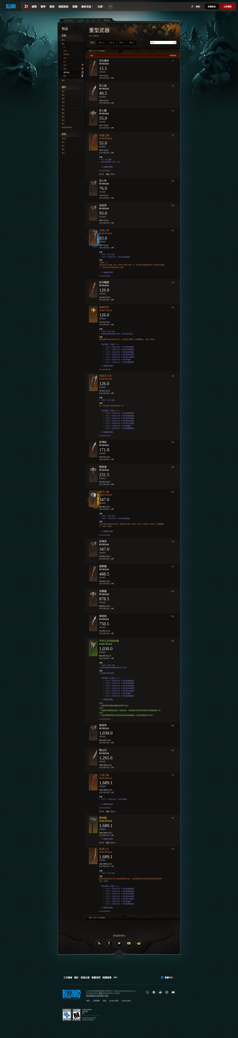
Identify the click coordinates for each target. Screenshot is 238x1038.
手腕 (63, 102)
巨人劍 (103, 85)
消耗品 (64, 139)
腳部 (63, 117)
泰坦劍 (103, 616)
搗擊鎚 (103, 566)
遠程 (63, 80)
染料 (63, 146)
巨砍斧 (103, 205)
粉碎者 (103, 467)
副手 (63, 124)
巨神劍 (103, 442)
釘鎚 (64, 51)
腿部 (63, 113)
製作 (63, 142)
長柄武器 (66, 54)
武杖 (64, 65)
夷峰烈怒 (104, 307)
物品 (65, 29)
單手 (63, 40)
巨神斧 (103, 541)
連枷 (64, 69)
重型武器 (66, 72)
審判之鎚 (104, 492)
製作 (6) (112, 42)
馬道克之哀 (105, 376)
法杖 (64, 58)
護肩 (63, 95)
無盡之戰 (104, 135)
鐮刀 (64, 76)
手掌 (63, 106)
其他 (63, 153)
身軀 (63, 99)
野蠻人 (97, 36)
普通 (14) (102, 42)
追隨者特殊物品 (67, 127)
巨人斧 (103, 180)
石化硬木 (104, 60)
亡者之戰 (104, 775)
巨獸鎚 (103, 591)
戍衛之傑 (104, 230)
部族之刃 (104, 849)
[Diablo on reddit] (139, 943)
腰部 (63, 109)
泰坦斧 (103, 725)
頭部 (63, 91)
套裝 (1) (131, 42)
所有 (92, 42)
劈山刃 (103, 750)
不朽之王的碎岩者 (109, 641)
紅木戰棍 (104, 282)
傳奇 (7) (121, 42)
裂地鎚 (103, 818)
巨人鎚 (103, 110)
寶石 (63, 120)
